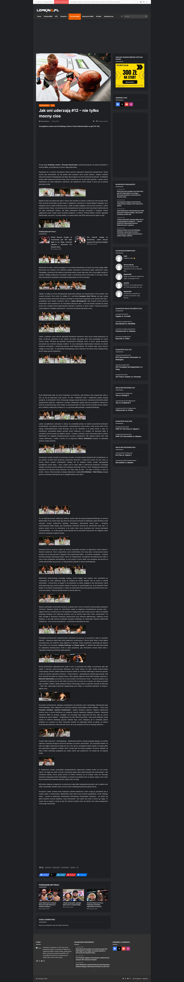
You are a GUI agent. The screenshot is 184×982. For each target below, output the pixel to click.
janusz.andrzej (128, 264)
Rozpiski (63, 16)
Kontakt (98, 16)
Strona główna (137, 978)
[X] (39, 961)
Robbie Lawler (56, 867)
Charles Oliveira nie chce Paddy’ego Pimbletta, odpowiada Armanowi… (95, 904)
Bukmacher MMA (87, 16)
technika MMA (65, 867)
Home (39, 16)
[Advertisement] (92, 35)
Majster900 (127, 274)
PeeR (125, 256)
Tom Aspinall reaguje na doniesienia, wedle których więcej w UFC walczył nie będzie (97, 239)
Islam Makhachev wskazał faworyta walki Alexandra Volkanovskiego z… (47, 904)
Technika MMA (75, 16)
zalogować (49, 925)
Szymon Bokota (44, 121)
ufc (77, 867)
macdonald (48, 867)
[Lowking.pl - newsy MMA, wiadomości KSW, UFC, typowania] (48, 10)
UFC (56, 16)
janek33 (126, 283)
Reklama (145, 978)
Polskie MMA (48, 16)
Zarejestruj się (108, 16)
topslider (72, 867)
